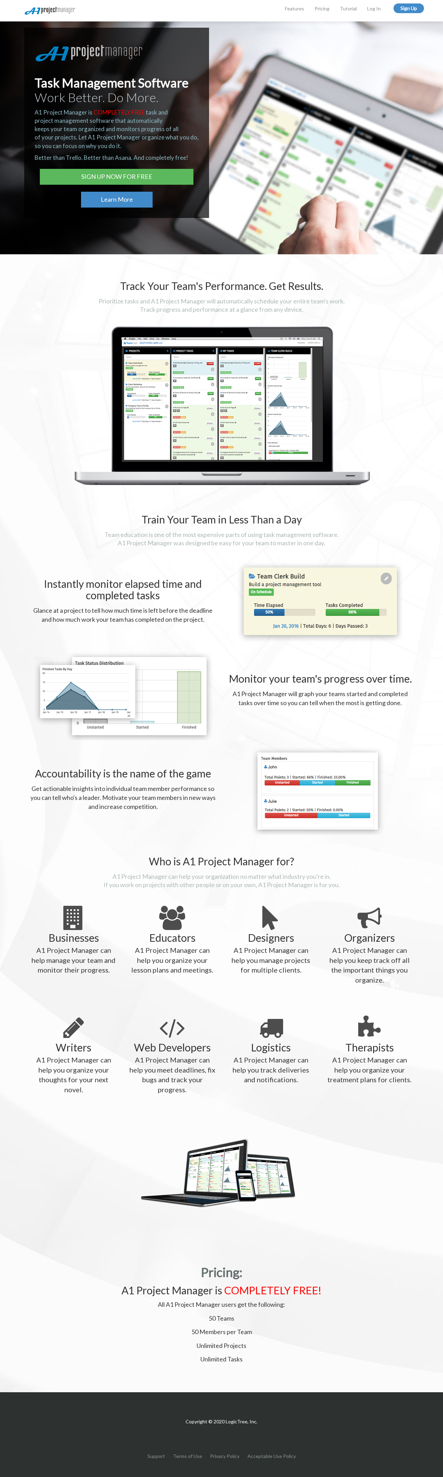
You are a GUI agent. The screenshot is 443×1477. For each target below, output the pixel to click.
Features (294, 8)
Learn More (117, 199)
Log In (374, 8)
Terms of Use (187, 1456)
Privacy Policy (224, 1456)
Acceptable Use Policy (271, 1456)
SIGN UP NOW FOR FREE (116, 176)
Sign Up (408, 8)
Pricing (322, 8)
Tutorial (348, 8)
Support (156, 1456)
